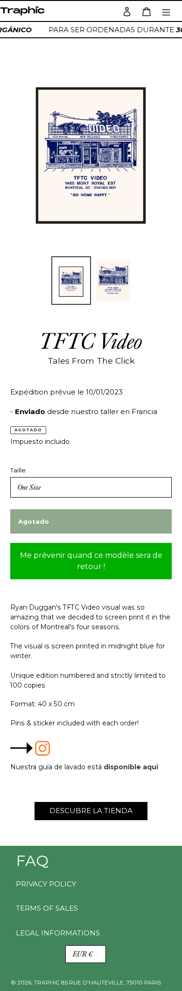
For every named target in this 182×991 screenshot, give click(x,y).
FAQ (32, 860)
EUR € (82, 953)
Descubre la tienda (91, 810)
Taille (18, 470)
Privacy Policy (46, 883)
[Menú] (166, 11)
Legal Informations (58, 932)
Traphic (24, 13)
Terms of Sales (47, 908)
